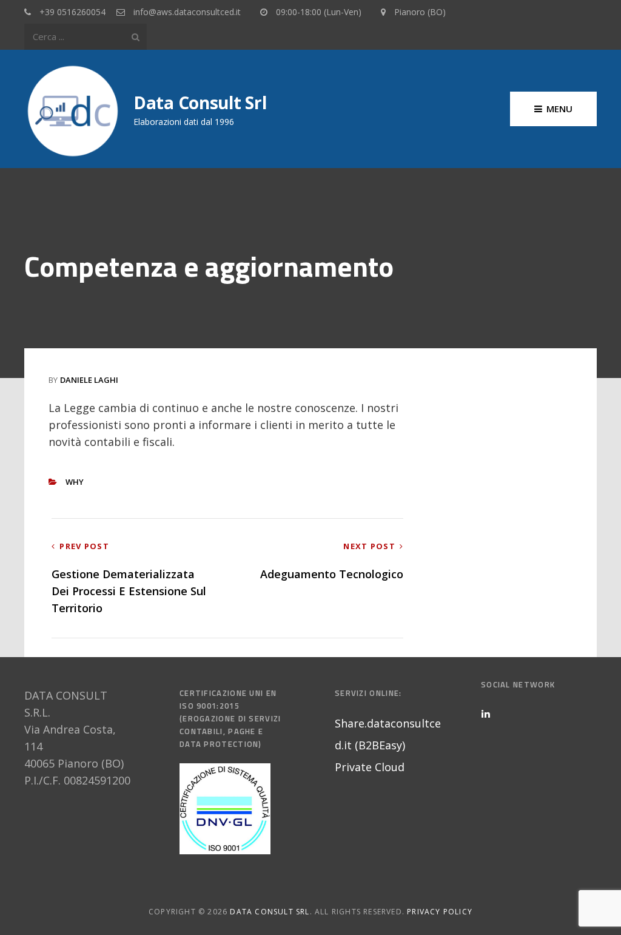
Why (74, 481)
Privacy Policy (439, 911)
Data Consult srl (200, 102)
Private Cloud (369, 767)
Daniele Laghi (89, 379)
